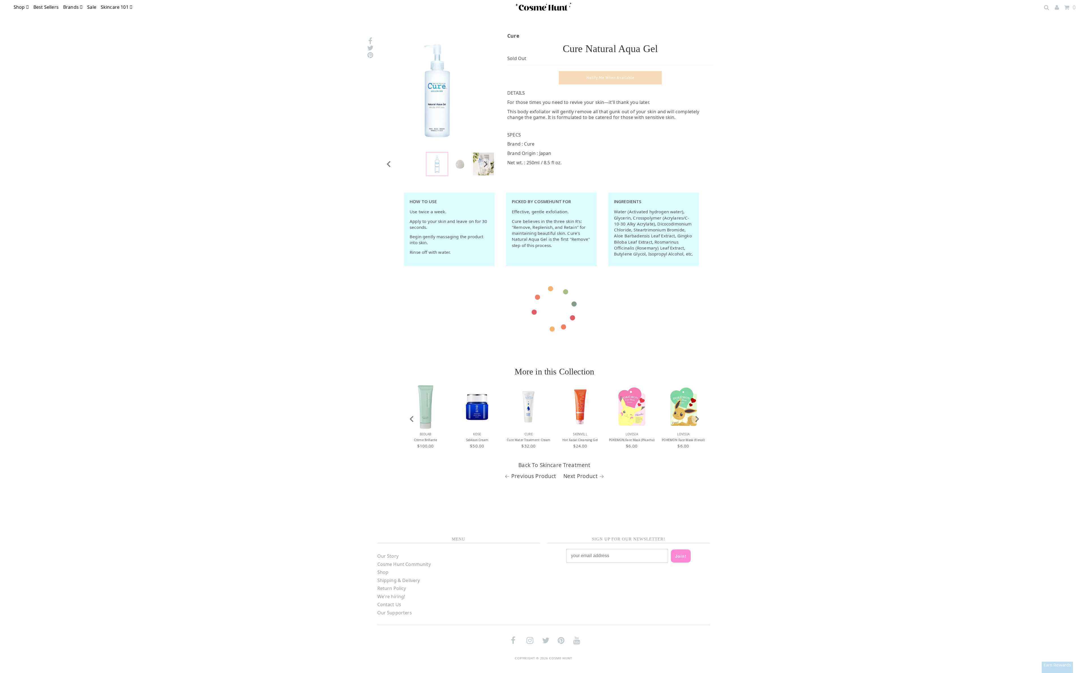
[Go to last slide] (389, 164)
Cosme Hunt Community (404, 564)
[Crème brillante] (425, 406)
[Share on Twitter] (370, 48)
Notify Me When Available (610, 77)
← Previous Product (530, 476)
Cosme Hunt (560, 658)
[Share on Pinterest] (370, 55)
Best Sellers (46, 7)
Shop (20, 7)
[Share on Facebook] (370, 40)
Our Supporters (394, 613)
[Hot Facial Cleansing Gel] (580, 406)
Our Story (388, 556)
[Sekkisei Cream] (477, 406)
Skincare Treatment (565, 465)
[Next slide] (485, 164)
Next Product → (583, 476)
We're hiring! (391, 596)
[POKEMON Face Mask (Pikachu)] (631, 406)
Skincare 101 (115, 7)
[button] (437, 164)
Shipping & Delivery (398, 580)
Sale (91, 7)
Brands (71, 7)
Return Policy (391, 588)
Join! (680, 556)
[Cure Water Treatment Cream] (528, 406)
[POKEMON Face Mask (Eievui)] (683, 406)
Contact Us (389, 604)
